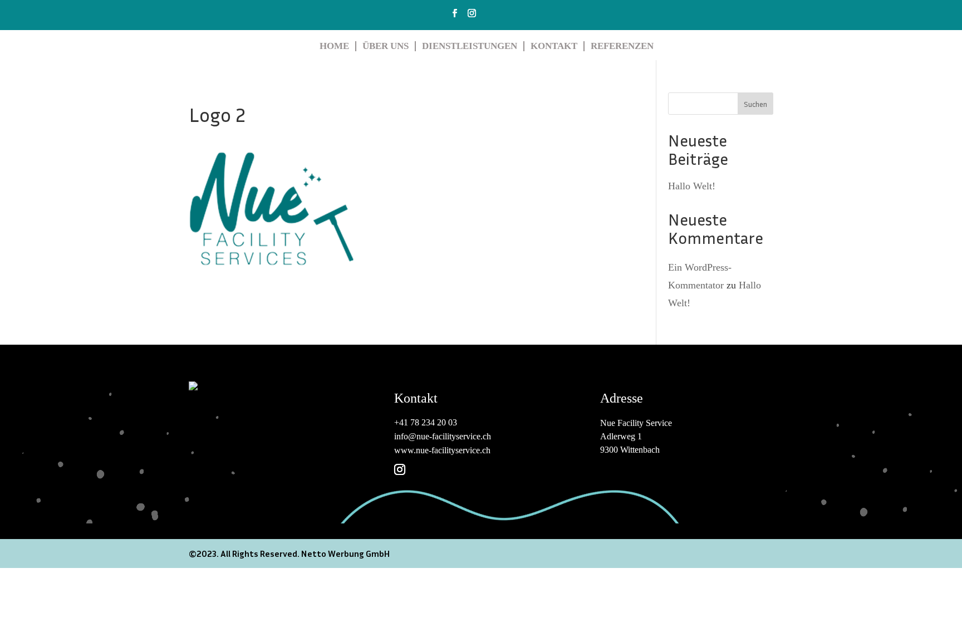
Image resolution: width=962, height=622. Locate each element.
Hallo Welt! (691, 186)
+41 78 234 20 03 (425, 422)
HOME (334, 46)
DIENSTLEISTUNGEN (469, 46)
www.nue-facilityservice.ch (442, 450)
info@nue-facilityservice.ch (442, 436)
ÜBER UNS (385, 46)
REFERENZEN (622, 46)
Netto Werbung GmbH (345, 553)
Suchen (755, 104)
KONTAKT (554, 46)
